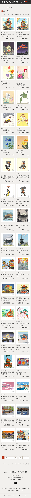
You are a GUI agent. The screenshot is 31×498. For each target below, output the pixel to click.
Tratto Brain (23, 496)
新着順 (4, 14)
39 (20, 458)
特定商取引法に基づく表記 (15, 491)
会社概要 (4, 488)
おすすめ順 (10, 14)
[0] (24, 3)
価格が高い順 (26, 14)
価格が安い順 (18, 14)
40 (24, 458)
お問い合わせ (13, 488)
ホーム (4, 7)
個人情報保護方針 (24, 488)
